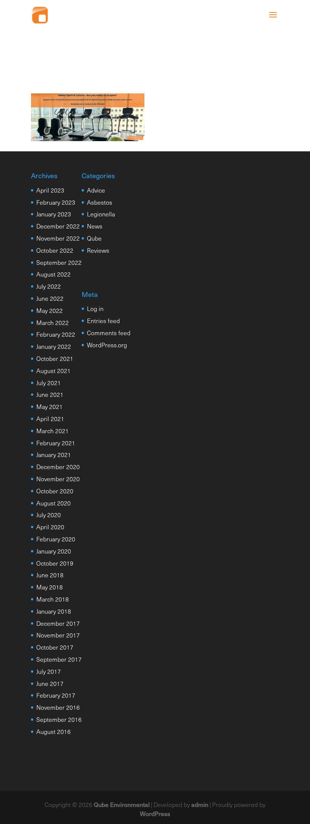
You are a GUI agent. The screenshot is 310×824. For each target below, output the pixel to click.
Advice (96, 189)
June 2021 (50, 394)
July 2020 (48, 514)
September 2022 (59, 262)
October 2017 (54, 646)
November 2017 (58, 634)
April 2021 (50, 418)
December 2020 (58, 466)
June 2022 (50, 298)
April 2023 (50, 189)
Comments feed (108, 332)
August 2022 (53, 273)
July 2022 (48, 286)
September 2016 (59, 719)
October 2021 (54, 358)
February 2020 (55, 538)
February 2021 (55, 442)
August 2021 (53, 370)
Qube (94, 238)
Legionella (101, 213)
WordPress (155, 813)
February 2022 (55, 334)
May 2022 (49, 310)
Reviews (98, 250)
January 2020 (53, 550)
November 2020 (58, 478)
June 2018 (50, 574)
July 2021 (48, 382)
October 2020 (54, 490)
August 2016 (53, 731)
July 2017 (48, 671)
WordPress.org (107, 344)
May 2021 (49, 406)
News (94, 225)
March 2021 (52, 430)
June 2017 (50, 683)
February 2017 (55, 695)
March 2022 (52, 322)
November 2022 (58, 238)
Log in (95, 308)
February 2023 (55, 202)
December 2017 (58, 623)
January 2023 (53, 213)
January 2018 (53, 611)
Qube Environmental (122, 804)
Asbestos (99, 202)
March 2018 (52, 598)
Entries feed (103, 320)
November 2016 (58, 707)
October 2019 (54, 562)
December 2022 (58, 225)
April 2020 (50, 526)
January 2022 (53, 346)
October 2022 (54, 250)
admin (199, 804)
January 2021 (53, 454)
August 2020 (53, 502)
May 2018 (49, 586)
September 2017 (59, 659)
